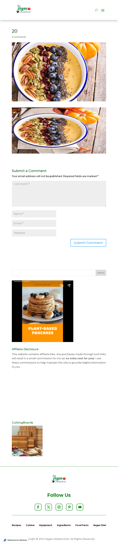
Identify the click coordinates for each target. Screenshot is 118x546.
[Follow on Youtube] (80, 507)
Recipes (16, 525)
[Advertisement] (59, 395)
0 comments (19, 37)
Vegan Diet (99, 525)
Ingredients (64, 525)
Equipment (45, 525)
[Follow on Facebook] (38, 507)
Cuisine (30, 525)
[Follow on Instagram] (59, 507)
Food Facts (81, 525)
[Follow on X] (48, 507)
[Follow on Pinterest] (69, 507)
